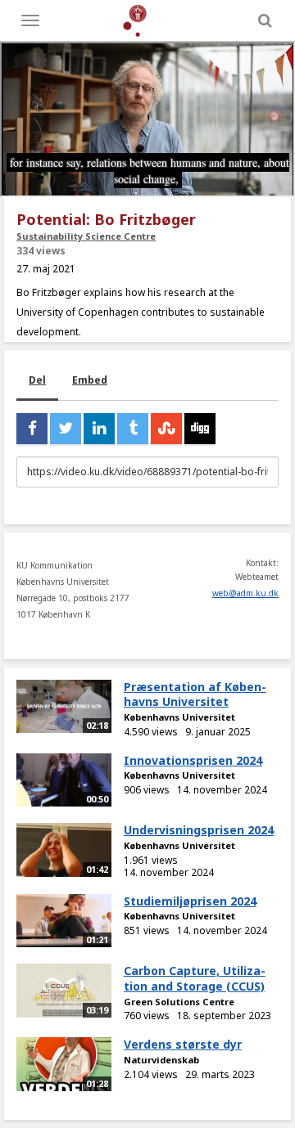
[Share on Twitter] (65, 428)
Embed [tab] (89, 380)
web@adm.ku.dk (245, 593)
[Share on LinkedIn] (99, 428)
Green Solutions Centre (179, 1001)
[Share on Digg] (200, 428)
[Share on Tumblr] (132, 428)
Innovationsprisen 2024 (193, 760)
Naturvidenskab (161, 1060)
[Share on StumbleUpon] (166, 428)
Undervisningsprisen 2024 (199, 830)
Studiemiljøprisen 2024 (190, 901)
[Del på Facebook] (32, 428)
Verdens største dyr (183, 1044)
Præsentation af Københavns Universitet (195, 694)
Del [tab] (37, 380)
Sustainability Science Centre (86, 236)
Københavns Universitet (179, 717)
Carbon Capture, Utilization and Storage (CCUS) (195, 978)
